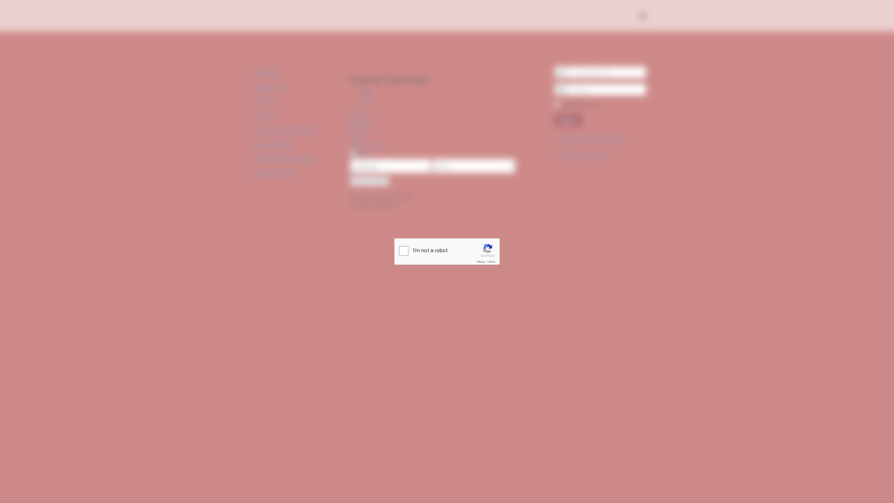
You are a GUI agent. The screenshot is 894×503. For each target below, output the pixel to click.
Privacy (481, 261)
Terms (491, 261)
